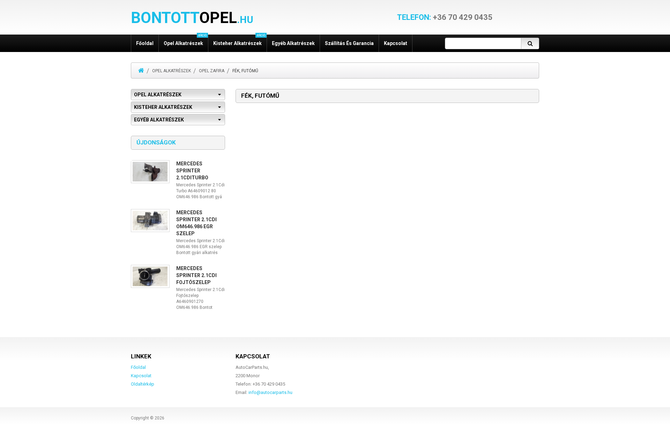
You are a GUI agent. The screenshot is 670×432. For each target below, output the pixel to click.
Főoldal (145, 43)
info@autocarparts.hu (270, 392)
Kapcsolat (395, 43)
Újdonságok (156, 142)
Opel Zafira (211, 70)
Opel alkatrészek (171, 70)
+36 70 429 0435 (444, 17)
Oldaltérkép (142, 384)
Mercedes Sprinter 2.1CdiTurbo (192, 170)
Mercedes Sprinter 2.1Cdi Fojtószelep (196, 275)
